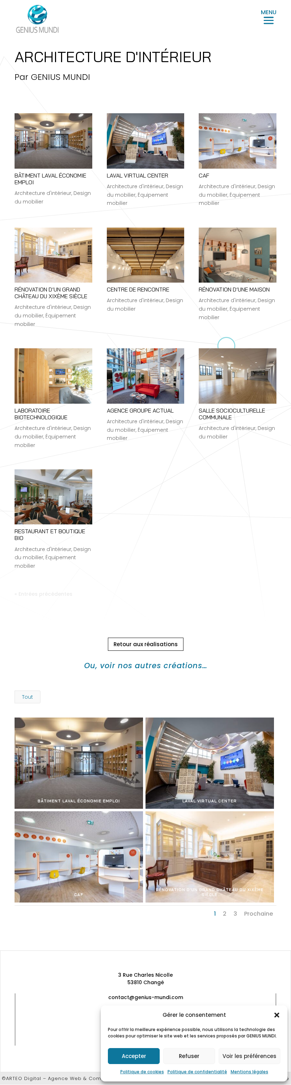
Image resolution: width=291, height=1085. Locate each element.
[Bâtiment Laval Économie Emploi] (53, 140)
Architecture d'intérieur (43, 193)
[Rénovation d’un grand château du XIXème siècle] (53, 255)
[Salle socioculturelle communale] (237, 375)
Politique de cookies (142, 1072)
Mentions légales (249, 1072)
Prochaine (258, 914)
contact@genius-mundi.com (145, 997)
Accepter (134, 1056)
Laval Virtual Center (137, 175)
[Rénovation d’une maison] (237, 255)
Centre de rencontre (138, 289)
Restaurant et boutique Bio (50, 534)
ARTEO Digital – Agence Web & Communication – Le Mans (82, 1078)
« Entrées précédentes (43, 594)
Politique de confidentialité (197, 1072)
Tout (27, 696)
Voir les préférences (249, 1056)
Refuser (189, 1056)
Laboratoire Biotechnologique (41, 414)
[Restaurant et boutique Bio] (53, 496)
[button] (276, 1015)
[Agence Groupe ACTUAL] (146, 375)
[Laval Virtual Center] (146, 140)
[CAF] (237, 140)
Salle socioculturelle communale (232, 414)
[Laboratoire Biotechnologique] (53, 375)
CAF (204, 175)
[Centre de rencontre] (146, 255)
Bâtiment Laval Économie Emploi (50, 179)
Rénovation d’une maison (234, 289)
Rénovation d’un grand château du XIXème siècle (51, 293)
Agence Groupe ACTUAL (140, 410)
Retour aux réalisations (146, 644)
